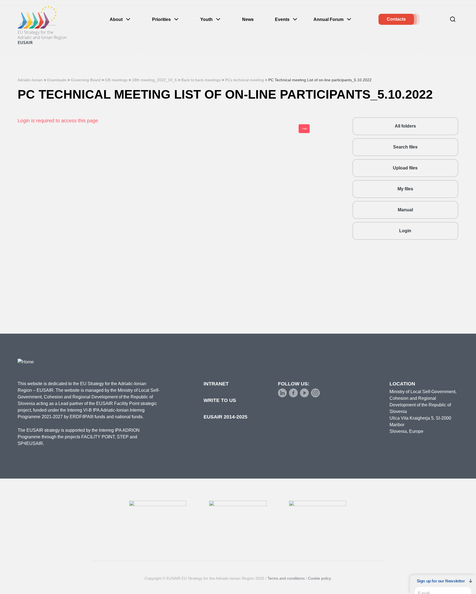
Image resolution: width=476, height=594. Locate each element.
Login (405, 230)
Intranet (216, 384)
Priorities (161, 19)
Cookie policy (319, 578)
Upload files (405, 168)
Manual (405, 209)
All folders (405, 126)
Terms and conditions (286, 578)
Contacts (396, 19)
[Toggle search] (452, 19)
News (248, 19)
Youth (206, 19)
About (116, 19)
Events (282, 19)
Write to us (220, 400)
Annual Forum (328, 19)
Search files (405, 147)
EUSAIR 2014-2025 (225, 417)
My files (405, 189)
